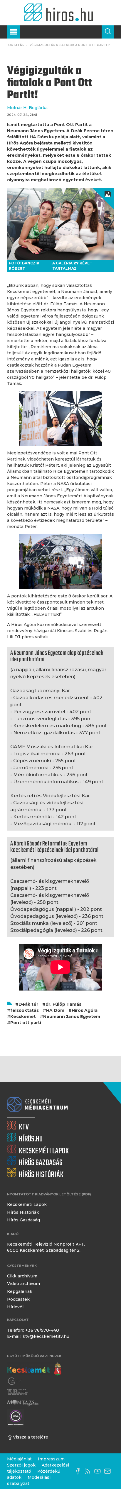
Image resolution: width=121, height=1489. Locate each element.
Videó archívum (23, 1283)
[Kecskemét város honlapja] (34, 1369)
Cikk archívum (22, 1276)
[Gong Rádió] (15, 1381)
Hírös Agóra (85, 1010)
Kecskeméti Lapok (27, 1204)
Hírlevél (15, 1307)
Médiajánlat (19, 1459)
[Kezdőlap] (60, 12)
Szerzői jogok (21, 1465)
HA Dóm (55, 1010)
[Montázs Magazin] (22, 1402)
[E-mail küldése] (109, 1471)
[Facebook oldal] (79, 1471)
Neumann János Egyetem (71, 1016)
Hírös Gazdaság (23, 1220)
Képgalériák (19, 1291)
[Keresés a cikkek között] (108, 32)
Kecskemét (23, 1016)
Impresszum (51, 1459)
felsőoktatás (24, 1010)
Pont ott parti (25, 1022)
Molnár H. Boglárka (27, 107)
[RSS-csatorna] (89, 1471)
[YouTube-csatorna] (99, 1471)
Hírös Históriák (23, 1212)
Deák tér (28, 1004)
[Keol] (17, 1392)
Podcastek (18, 1299)
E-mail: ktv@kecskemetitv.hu (38, 1336)
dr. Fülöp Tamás (63, 1004)
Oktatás (16, 45)
